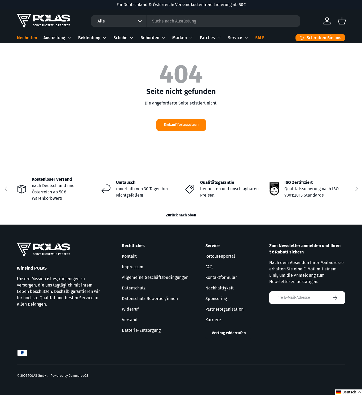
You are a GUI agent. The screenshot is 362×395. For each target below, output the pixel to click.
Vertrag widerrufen (229, 332)
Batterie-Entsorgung (141, 330)
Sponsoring (216, 298)
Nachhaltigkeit (219, 287)
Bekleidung (89, 37)
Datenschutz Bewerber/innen (150, 298)
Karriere (213, 319)
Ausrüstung (54, 37)
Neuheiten (27, 37)
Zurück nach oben (181, 215)
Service (235, 37)
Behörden (149, 37)
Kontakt (129, 256)
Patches (207, 37)
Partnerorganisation (224, 309)
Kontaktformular (221, 277)
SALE (259, 37)
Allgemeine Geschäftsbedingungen (155, 277)
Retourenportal (220, 256)
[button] (348, 392)
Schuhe (120, 37)
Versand (130, 319)
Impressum (132, 266)
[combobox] (195, 21)
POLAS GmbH (37, 376)
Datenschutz (133, 287)
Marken (179, 37)
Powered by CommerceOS (69, 376)
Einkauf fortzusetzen (181, 124)
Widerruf (130, 309)
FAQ (209, 266)
